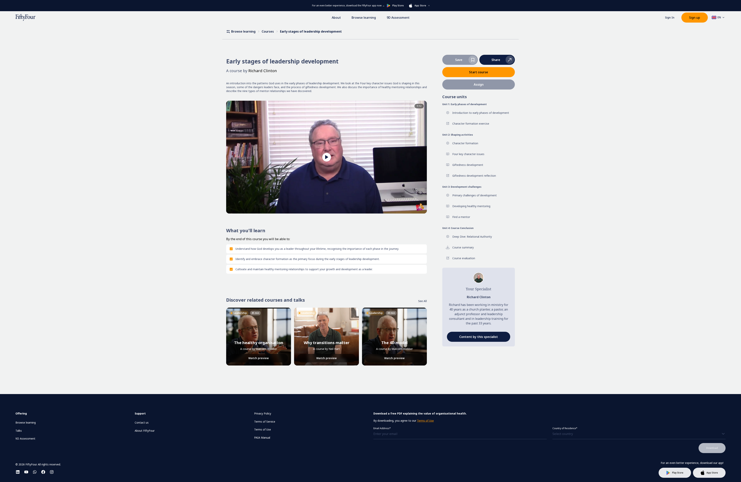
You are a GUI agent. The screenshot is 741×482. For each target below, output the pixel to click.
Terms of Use (425, 420)
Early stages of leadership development (311, 31)
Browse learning (364, 17)
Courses (268, 31)
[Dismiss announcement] (428, 5)
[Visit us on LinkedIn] (17, 472)
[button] (497, 60)
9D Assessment (398, 17)
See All (422, 301)
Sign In (669, 17)
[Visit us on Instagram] (51, 472)
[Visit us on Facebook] (43, 472)
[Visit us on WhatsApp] (34, 472)
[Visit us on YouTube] (26, 472)
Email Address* (382, 428)
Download (712, 448)
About (336, 17)
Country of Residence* (564, 428)
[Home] (25, 17)
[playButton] (326, 157)
